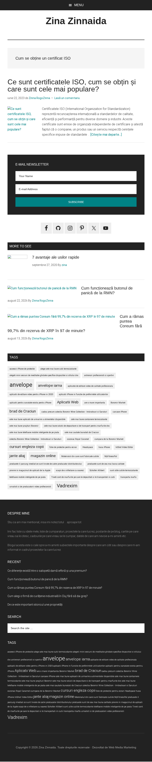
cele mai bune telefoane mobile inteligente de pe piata (34, 432)
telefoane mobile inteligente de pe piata (28, 477)
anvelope (21, 384)
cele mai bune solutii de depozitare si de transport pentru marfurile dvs (77, 426)
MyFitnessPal (110, 456)
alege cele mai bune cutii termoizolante (58, 369)
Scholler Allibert (97, 470)
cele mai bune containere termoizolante (89, 419)
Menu (79, 5)
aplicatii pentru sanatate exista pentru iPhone (30, 402)
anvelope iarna (50, 385)
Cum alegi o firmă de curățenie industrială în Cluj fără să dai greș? (48, 596)
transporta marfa (128, 477)
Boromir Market (118, 402)
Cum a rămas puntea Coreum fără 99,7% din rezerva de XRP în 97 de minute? (55, 587)
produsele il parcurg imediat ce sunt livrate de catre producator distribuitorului (46, 464)
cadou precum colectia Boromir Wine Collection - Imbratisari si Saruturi (74, 412)
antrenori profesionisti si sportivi (99, 375)
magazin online (43, 455)
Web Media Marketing (122, 747)
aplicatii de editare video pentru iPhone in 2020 (31, 394)
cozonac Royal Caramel (78, 439)
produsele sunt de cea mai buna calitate (105, 464)
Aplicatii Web (68, 402)
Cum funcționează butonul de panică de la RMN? (37, 579)
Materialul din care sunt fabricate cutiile (80, 456)
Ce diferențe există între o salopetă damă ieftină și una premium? (47, 570)
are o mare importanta (94, 402)
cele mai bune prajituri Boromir (24, 426)
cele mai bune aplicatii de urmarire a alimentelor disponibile (37, 419)
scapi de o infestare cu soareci (70, 470)
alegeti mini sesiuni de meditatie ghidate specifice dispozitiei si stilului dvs (44, 375)
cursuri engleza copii (27, 446)
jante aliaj (17, 455)
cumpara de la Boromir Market (109, 439)
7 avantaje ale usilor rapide (55, 257)
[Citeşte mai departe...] (106, 134)
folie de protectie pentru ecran (63, 447)
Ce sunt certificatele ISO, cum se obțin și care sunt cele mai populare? (72, 85)
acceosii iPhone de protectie (22, 369)
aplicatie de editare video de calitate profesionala (90, 386)
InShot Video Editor (124, 447)
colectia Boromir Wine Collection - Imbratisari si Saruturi (35, 439)
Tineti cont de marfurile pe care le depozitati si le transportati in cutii (83, 477)
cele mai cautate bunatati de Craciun (82, 432)
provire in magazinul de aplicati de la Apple (30, 470)
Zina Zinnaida (76, 21)
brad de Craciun (23, 411)
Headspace (88, 447)
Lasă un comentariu (67, 98)
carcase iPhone (120, 412)
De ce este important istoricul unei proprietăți (35, 604)
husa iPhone (104, 447)
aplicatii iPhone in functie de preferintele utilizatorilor (83, 394)
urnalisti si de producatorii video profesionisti (30, 486)
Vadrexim (67, 486)
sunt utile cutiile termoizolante (124, 470)
